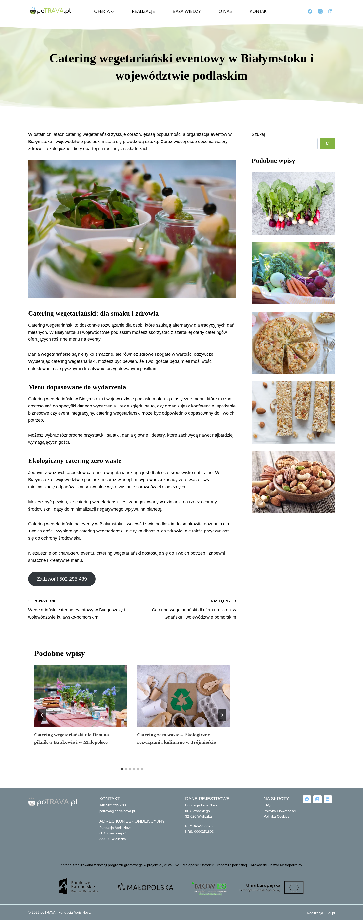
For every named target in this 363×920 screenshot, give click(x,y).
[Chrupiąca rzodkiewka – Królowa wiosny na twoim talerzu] (293, 203)
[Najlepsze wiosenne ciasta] (293, 343)
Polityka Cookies (276, 816)
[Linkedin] (330, 11)
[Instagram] (320, 11)
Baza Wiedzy (187, 11)
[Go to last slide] (42, 715)
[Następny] (222, 715)
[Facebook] (309, 11)
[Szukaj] (327, 143)
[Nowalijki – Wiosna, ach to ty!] (293, 273)
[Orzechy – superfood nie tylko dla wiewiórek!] (293, 482)
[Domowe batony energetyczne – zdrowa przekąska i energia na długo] (293, 412)
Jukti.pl (329, 913)
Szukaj (258, 134)
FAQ (267, 805)
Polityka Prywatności (280, 811)
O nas (225, 11)
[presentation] (80, 696)
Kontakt (259, 11)
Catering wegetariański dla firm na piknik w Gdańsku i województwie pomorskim (194, 609)
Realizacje (143, 11)
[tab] (122, 769)
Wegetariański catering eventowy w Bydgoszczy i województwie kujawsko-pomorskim (76, 609)
